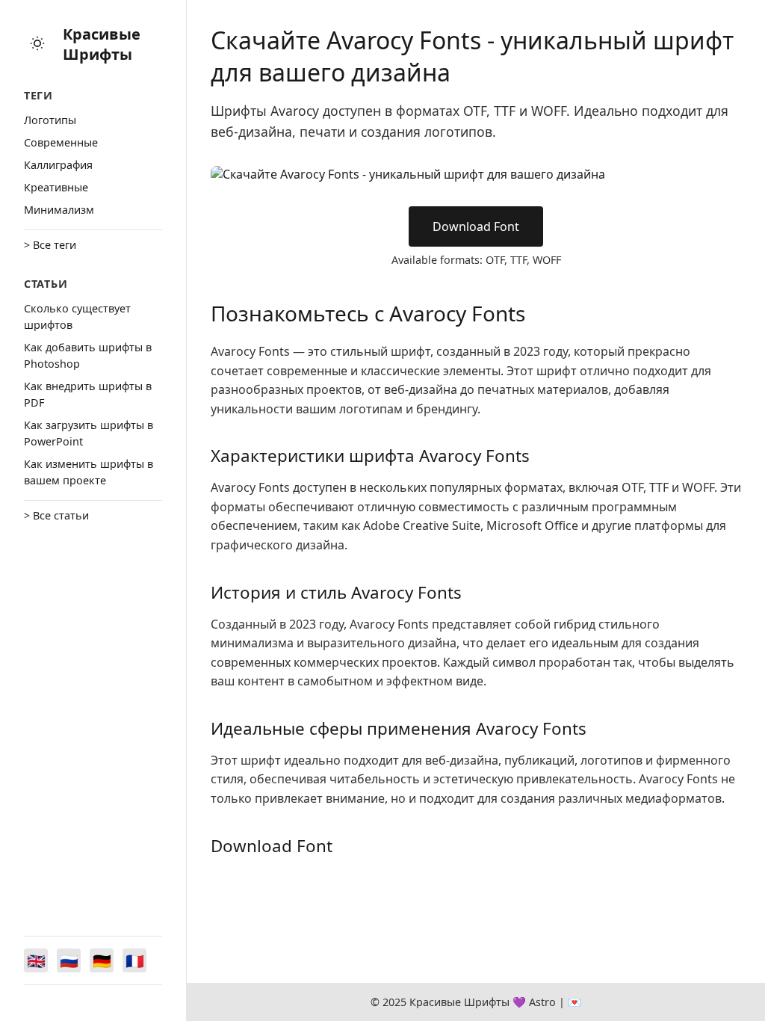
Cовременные (61, 142)
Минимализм (59, 210)
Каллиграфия (58, 165)
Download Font (476, 226)
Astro (542, 1002)
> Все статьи (56, 515)
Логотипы (50, 120)
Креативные (56, 187)
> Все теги (50, 245)
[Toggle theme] (37, 44)
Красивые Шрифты (101, 44)
